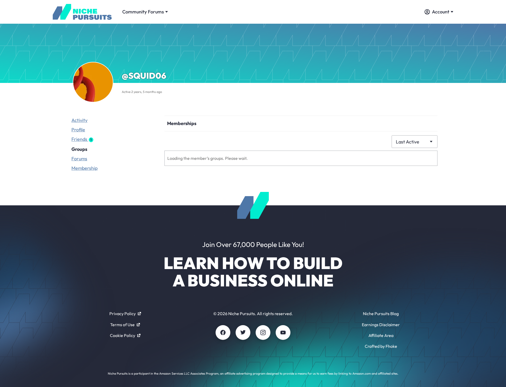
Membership (84, 168)
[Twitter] (243, 332)
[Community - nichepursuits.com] (82, 12)
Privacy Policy (122, 313)
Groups (79, 149)
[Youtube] (283, 332)
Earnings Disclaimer (381, 324)
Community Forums (143, 12)
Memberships (181, 123)
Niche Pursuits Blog (381, 313)
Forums (79, 159)
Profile (78, 130)
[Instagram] (263, 332)
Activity (79, 120)
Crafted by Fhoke (381, 346)
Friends (81, 139)
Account (440, 12)
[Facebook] (223, 332)
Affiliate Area (380, 335)
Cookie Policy (122, 335)
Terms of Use (122, 324)
